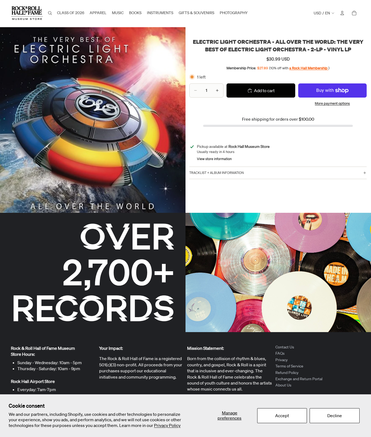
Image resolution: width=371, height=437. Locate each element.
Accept (282, 415)
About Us (283, 385)
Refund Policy (286, 372)
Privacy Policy (167, 425)
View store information (214, 159)
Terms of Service (289, 366)
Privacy (281, 359)
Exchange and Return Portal (298, 378)
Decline (334, 415)
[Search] (50, 13)
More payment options (332, 103)
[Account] (342, 13)
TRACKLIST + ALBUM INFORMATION (216, 172)
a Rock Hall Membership (308, 68)
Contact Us (284, 347)
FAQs (280, 353)
